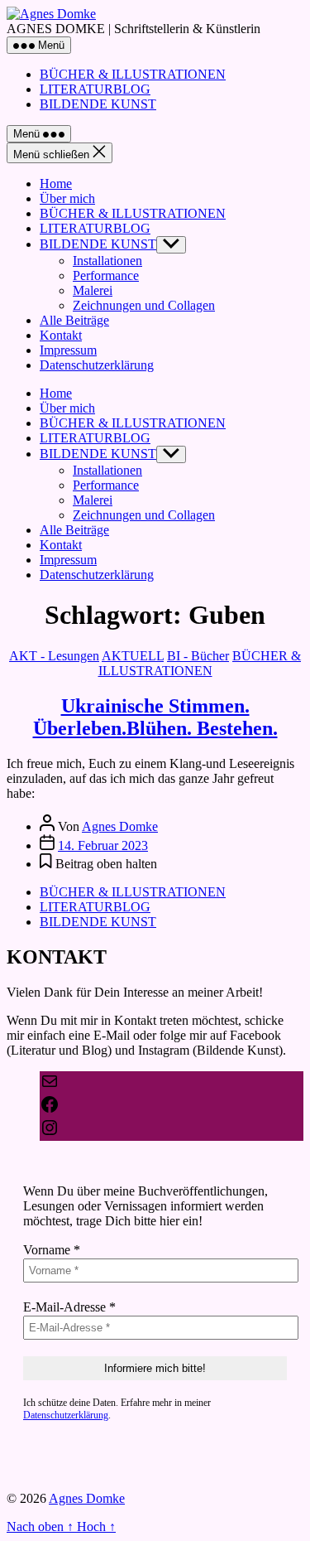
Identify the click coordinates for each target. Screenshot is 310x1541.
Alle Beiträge (74, 320)
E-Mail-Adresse (69, 1307)
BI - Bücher (198, 656)
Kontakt (61, 335)
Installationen (107, 261)
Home (56, 183)
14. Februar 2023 (103, 845)
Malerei (92, 290)
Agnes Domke (120, 826)
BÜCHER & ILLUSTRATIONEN (133, 74)
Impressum (68, 350)
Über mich (67, 198)
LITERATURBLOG (95, 89)
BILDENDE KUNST (98, 104)
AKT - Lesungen (54, 656)
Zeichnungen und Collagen (144, 305)
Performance (106, 275)
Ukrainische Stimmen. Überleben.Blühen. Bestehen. (155, 717)
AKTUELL (133, 656)
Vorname (51, 1250)
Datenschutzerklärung (97, 365)
